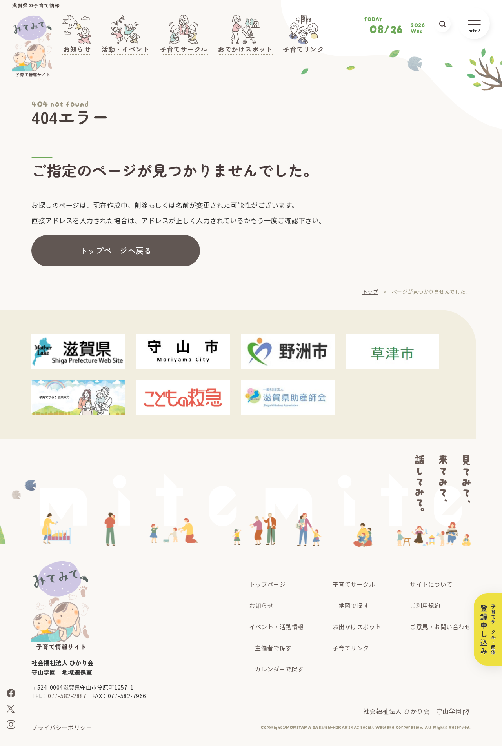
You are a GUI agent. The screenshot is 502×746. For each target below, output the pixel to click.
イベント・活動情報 (276, 626)
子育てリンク (351, 648)
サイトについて (431, 584)
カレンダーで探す (279, 669)
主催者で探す (273, 648)
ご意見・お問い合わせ (440, 626)
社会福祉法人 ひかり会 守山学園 (412, 711)
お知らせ (261, 605)
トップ (370, 291)
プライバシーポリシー (61, 727)
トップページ (267, 584)
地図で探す (353, 605)
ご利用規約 (425, 605)
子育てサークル (354, 584)
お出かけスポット (357, 626)
